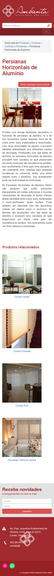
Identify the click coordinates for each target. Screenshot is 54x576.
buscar (49, 25)
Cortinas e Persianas (15, 46)
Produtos (24, 43)
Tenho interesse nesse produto (35, 84)
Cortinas (36, 43)
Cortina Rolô (22, 405)
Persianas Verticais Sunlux (22, 460)
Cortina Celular (22, 296)
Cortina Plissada (22, 351)
